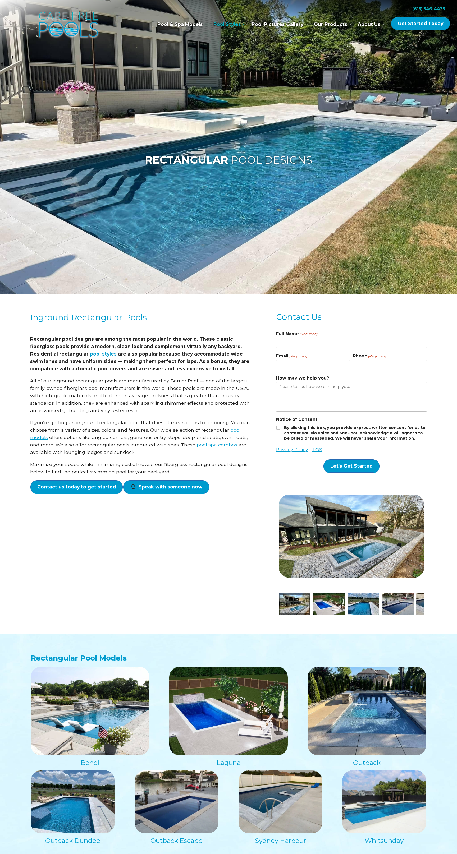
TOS (317, 449)
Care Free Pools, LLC (68, 25)
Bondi (90, 763)
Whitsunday (384, 840)
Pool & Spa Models (180, 24)
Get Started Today (420, 23)
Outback (367, 763)
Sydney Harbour (280, 840)
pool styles (103, 354)
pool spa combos (217, 444)
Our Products (330, 24)
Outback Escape (176, 840)
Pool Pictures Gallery (277, 24)
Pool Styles (227, 24)
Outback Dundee (72, 840)
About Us (369, 24)
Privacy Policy (292, 449)
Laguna (229, 763)
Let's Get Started (351, 466)
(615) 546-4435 (428, 8)
